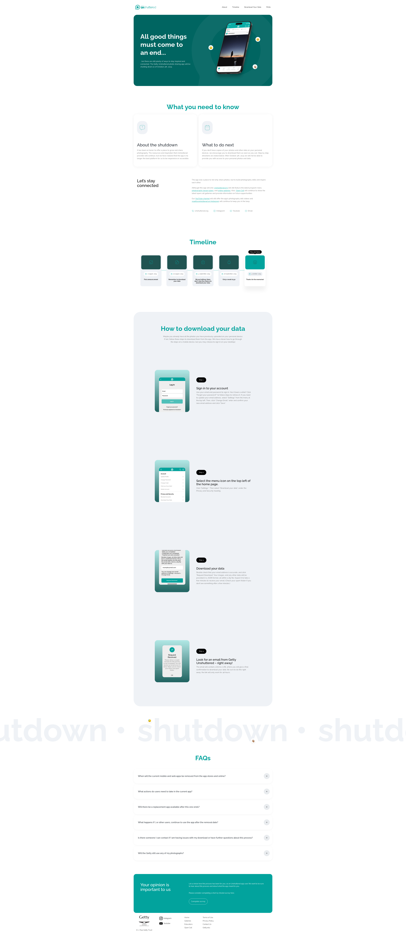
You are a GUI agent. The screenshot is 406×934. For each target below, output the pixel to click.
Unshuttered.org (221, 188)
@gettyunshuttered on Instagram (205, 201)
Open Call (240, 191)
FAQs (268, 7)
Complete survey (198, 901)
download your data (252, 7)
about (224, 7)
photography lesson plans (202, 191)
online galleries (224, 191)
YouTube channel (202, 199)
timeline (235, 7)
